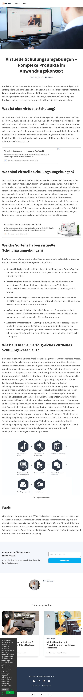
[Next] (81, 628)
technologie (35, 77)
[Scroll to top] (50, 694)
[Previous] (2, 628)
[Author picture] (34, 584)
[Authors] (7, 616)
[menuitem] (6, 3)
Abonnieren (64, 560)
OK (10, 693)
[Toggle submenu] (24, 3)
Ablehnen (5, 690)
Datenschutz (46, 686)
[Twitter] (41, 694)
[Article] (20, 623)
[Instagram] (39, 681)
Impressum (36, 686)
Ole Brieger (48, 580)
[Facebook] (32, 694)
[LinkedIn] (44, 681)
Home (16, 3)
